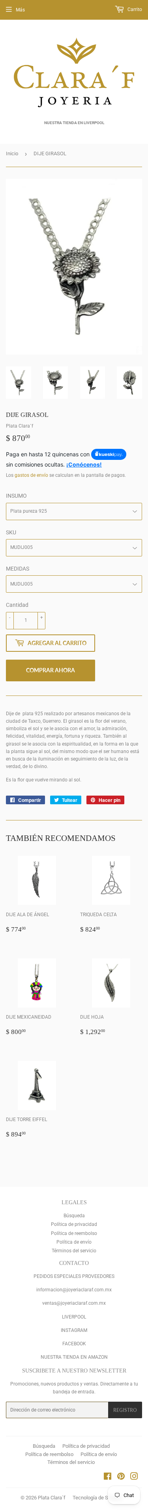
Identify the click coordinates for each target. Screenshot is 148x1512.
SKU (11, 532)
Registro (125, 1410)
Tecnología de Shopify (97, 1498)
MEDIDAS (17, 568)
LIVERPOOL (74, 1317)
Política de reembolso (74, 1233)
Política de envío (74, 1242)
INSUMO (16, 496)
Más (20, 10)
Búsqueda (74, 1215)
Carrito (134, 9)
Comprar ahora (50, 670)
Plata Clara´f (52, 1498)
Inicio (12, 153)
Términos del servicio (74, 1250)
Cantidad (17, 605)
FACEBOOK (74, 1343)
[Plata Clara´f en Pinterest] (121, 1477)
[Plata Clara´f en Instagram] (134, 1477)
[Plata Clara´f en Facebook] (107, 1477)
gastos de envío (31, 475)
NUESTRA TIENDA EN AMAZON (74, 1357)
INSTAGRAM (74, 1330)
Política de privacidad (74, 1224)
